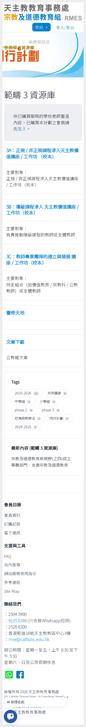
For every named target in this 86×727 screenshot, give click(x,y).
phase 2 (21, 409)
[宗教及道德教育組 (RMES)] (43, 12)
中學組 (20, 401)
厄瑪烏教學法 (25, 418)
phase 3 (48, 409)
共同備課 (54, 392)
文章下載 (15, 342)
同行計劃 (56, 418)
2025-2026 (23, 392)
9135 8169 (17, 620)
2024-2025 (23, 426)
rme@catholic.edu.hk (28, 639)
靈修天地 (15, 313)
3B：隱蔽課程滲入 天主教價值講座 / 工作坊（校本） (42, 210)
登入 (22, 129)
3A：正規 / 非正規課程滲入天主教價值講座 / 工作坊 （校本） (42, 153)
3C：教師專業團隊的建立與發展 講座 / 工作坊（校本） (41, 260)
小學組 (45, 401)
